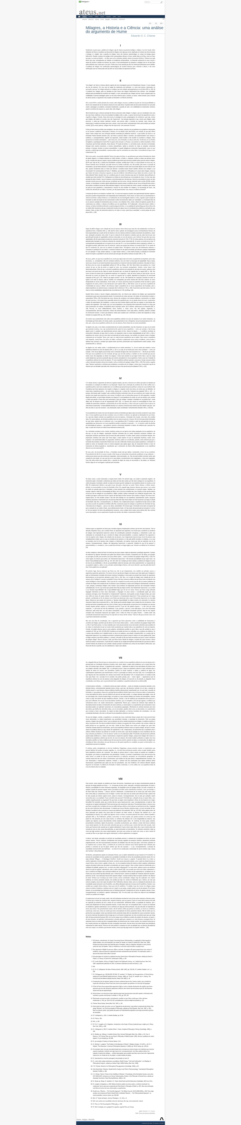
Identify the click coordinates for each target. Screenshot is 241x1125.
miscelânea (114, 19)
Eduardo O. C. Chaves (143, 35)
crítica (102, 19)
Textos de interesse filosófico (147, 1113)
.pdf (163, 19)
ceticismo (91, 19)
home (79, 1119)
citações (108, 16)
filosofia (107, 19)
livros (119, 16)
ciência (97, 19)
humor (102, 16)
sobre (114, 16)
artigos (84, 16)
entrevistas (122, 19)
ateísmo (84, 19)
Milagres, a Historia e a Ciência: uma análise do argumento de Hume (124, 30)
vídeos (96, 16)
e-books (90, 16)
